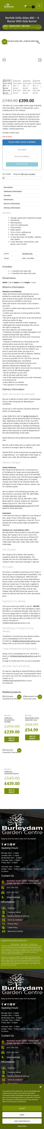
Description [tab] (8, 187)
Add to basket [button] (12, 739)
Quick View (11, 711)
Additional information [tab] (13, 191)
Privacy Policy (22, 1126)
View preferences (22, 1121)
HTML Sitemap (15, 944)
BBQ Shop (25, 26)
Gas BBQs (32, 174)
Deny (22, 1115)
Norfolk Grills (27, 253)
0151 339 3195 (12, 887)
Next (41, 86)
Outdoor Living (14, 26)
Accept (22, 1108)
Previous (3, 86)
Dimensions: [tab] (8, 199)
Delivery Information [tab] (12, 208)
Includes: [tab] (7, 195)
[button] (40, 1087)
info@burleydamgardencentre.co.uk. (26, 641)
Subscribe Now (22, 164)
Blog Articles (24, 944)
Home (5, 26)
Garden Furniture (29, 416)
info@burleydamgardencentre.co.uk (16, 506)
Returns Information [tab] (12, 203)
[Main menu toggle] (39, 5)
